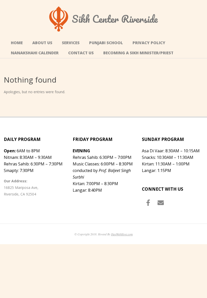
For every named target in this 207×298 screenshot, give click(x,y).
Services (71, 42)
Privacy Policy (149, 42)
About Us (42, 42)
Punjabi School (106, 42)
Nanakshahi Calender (35, 53)
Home (17, 42)
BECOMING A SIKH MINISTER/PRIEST (138, 53)
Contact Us (81, 53)
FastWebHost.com (122, 234)
